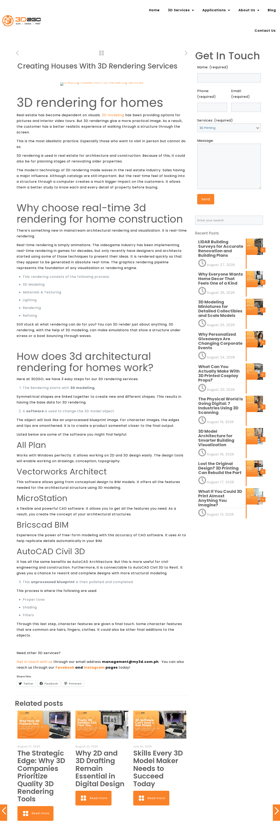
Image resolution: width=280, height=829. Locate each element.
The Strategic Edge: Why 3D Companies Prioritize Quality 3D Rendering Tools (41, 776)
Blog (272, 10)
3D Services (179, 10)
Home (154, 10)
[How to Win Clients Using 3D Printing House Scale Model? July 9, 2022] (276, 812)
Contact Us (265, 30)
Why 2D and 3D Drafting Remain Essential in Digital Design (99, 768)
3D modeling (113, 115)
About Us (246, 10)
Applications (214, 10)
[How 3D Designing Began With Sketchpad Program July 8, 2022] (3, 812)
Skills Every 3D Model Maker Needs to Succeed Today (158, 768)
